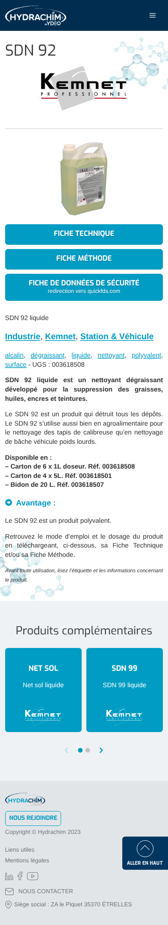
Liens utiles (20, 850)
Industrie (23, 336)
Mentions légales (27, 860)
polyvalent (146, 355)
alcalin (14, 355)
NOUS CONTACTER (45, 891)
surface (16, 364)
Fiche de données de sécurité (83, 286)
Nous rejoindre (33, 818)
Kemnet (60, 336)
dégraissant (47, 355)
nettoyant (111, 355)
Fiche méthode (84, 258)
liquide (81, 355)
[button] (101, 750)
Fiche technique (84, 234)
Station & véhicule (117, 336)
